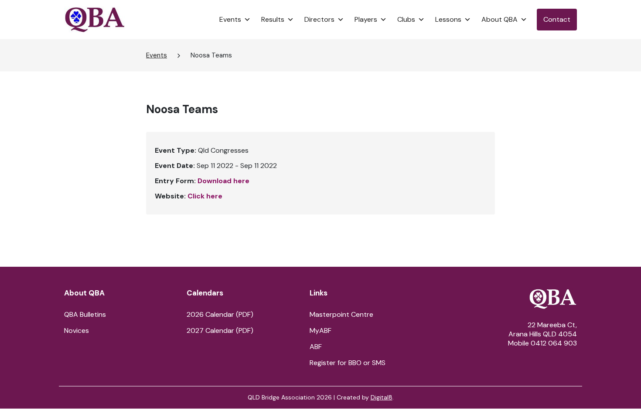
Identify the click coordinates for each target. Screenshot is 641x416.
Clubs (406, 19)
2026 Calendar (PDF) (220, 314)
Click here (205, 196)
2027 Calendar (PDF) (220, 330)
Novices (76, 330)
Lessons (448, 19)
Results (272, 19)
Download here (223, 180)
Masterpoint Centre (341, 314)
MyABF (320, 330)
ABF (316, 346)
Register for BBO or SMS (347, 362)
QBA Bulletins (85, 314)
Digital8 (381, 397)
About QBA (499, 19)
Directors (319, 19)
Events (230, 19)
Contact (556, 19)
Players (366, 19)
